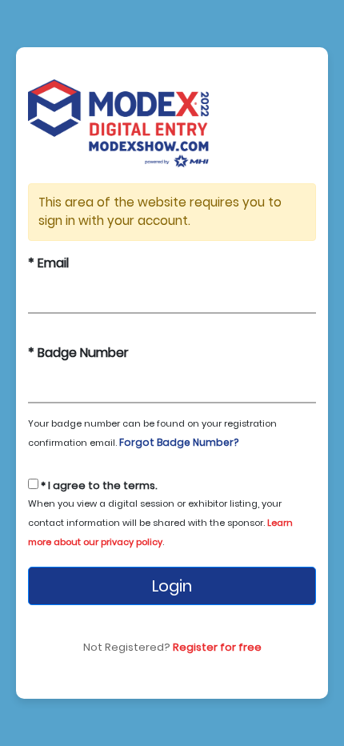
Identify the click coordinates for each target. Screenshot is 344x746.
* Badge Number (78, 352)
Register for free (217, 647)
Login (172, 586)
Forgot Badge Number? (178, 442)
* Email (48, 263)
